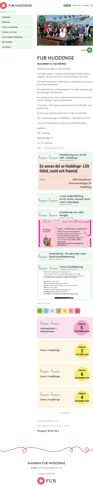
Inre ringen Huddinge (12, 37)
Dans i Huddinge (10, 27)
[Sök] (91, 5)
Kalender (6, 17)
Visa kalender (65, 413)
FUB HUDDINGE (11, 12)
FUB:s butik (76, 5)
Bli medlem (7, 42)
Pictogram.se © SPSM (46, 474)
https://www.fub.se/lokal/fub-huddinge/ (53, 426)
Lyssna (68, 5)
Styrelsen (6, 47)
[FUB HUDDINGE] (46, 481)
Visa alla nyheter (44, 303)
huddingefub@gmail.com (53, 148)
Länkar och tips (9, 32)
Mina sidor (85, 5)
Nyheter (6, 22)
